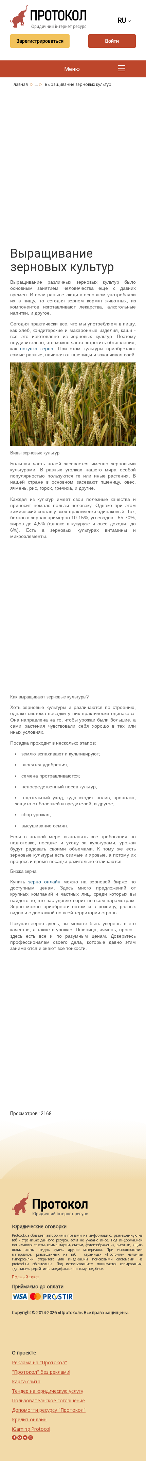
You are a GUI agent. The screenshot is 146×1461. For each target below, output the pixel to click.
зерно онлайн (44, 881)
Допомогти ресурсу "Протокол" (49, 1410)
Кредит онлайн (29, 1419)
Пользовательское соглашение (48, 1400)
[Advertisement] (73, 166)
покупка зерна (36, 348)
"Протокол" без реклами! (41, 1372)
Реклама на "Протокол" (39, 1362)
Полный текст (25, 1277)
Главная (20, 84)
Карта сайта (26, 1381)
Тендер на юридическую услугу (47, 1391)
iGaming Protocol (31, 1429)
